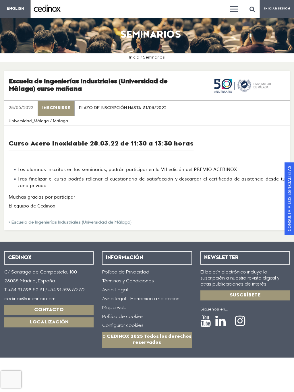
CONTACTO (49, 310)
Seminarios (154, 58)
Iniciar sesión (277, 8)
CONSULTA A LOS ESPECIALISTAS (289, 198)
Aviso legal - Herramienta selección (140, 299)
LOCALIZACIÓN (49, 322)
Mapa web (114, 308)
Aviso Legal (115, 290)
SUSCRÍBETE (245, 295)
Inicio (134, 58)
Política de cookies (123, 317)
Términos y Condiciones (128, 281)
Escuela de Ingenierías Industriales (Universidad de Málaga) (71, 223)
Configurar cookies (123, 325)
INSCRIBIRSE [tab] (56, 108)
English (15, 9)
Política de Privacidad (125, 272)
